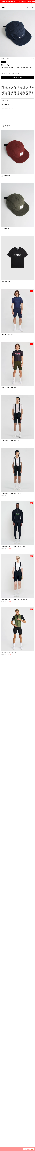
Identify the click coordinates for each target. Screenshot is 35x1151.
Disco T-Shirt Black (6, 281)
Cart (33, 7)
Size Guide (4, 104)
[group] (17, 33)
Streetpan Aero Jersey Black (9, 387)
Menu (28, 7)
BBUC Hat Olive (5, 228)
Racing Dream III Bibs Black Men (10, 440)
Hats (8, 58)
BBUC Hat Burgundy (6, 175)
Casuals (3, 58)
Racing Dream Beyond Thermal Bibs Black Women (14, 599)
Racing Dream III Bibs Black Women (11, 493)
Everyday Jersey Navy (7, 334)
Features (3, 100)
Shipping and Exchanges (7, 108)
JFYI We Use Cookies (6, 1149)
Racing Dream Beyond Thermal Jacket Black (13, 546)
